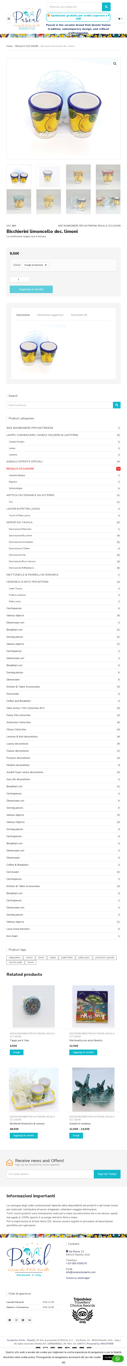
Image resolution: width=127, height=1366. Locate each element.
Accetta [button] (108, 1357)
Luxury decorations (17, 744)
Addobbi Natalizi (17, 475)
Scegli (16, 1052)
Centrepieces (14, 608)
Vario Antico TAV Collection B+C (25, 708)
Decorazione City (17, 555)
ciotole (29, 957)
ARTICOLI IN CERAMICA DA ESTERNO (30, 495)
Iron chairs (12, 936)
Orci (11, 502)
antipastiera (14, 957)
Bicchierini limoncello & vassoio (27, 1123)
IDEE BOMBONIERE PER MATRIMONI (77, 225)
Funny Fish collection (18, 715)
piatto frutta (67, 957)
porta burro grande (104, 957)
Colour (17, 265)
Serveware (12, 694)
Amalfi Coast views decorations (24, 772)
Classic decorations (17, 751)
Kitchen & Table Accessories (23, 687)
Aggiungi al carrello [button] (83, 1052)
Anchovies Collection (18, 722)
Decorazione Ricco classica (22, 561)
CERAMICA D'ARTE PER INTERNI (27, 582)
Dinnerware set (15, 622)
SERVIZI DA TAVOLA (19, 522)
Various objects (15, 615)
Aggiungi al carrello (31, 289)
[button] (115, 64)
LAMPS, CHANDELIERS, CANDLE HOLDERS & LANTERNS (42, 435)
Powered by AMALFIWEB (100, 1343)
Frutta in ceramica (17, 595)
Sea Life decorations (18, 779)
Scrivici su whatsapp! (78, 1278)
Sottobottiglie (15, 488)
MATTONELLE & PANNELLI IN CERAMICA (32, 575)
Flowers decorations (18, 758)
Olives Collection (16, 729)
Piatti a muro (15, 601)
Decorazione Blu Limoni (20, 535)
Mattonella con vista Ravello (86, 1040)
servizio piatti (15, 962)
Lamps (12, 448)
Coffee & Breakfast (17, 865)
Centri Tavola (15, 588)
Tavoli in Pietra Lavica (19, 515)
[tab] (23, 315)
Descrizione (23, 315)
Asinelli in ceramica (80, 1123)
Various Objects (15, 822)
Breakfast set (14, 630)
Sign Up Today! (107, 1174)
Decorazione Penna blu (20, 529)
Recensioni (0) (79, 315)
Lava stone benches (18, 929)
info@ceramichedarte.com (81, 1272)
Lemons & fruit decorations (22, 736)
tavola (31, 962)
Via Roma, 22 (76, 1251)
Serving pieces (14, 637)
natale (53, 957)
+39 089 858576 (76, 1263)
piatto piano (84, 957)
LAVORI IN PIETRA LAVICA (23, 509)
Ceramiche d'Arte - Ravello (21, 1340)
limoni (41, 957)
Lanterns (13, 454)
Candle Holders (16, 441)
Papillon (13, 481)
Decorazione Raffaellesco (21, 567)
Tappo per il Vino (19, 1040)
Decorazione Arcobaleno (21, 542)
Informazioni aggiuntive (50, 315)
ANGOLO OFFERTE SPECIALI (24, 461)
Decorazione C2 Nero (19, 548)
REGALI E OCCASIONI (26, 46)
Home (9, 46)
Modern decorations (18, 765)
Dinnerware (13, 679)
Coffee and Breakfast (18, 701)
